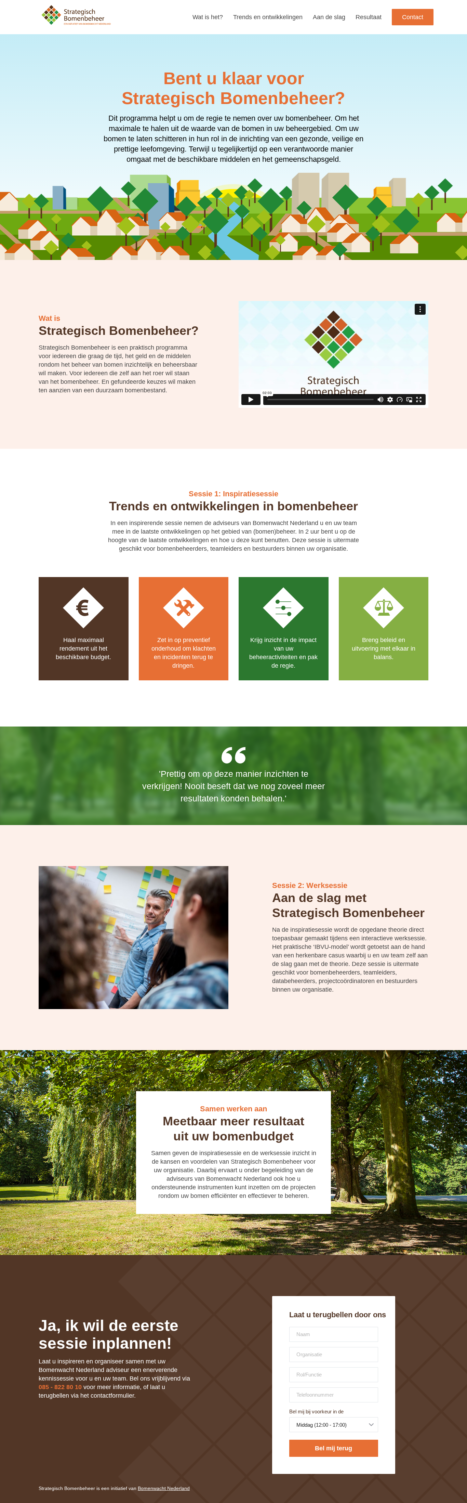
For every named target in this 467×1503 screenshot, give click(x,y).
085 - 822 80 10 (60, 1387)
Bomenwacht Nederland (164, 1488)
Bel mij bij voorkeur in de (316, 1411)
